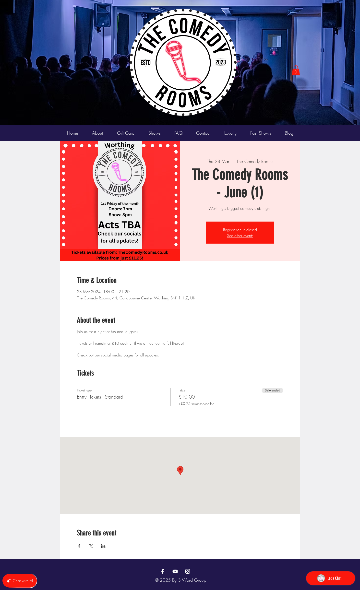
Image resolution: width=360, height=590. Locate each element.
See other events (240, 235)
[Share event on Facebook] (79, 546)
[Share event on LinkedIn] (103, 546)
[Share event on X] (91, 546)
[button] (296, 70)
